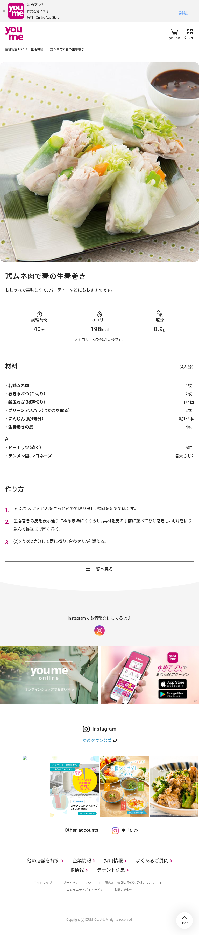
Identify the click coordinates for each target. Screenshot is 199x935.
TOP (184, 920)
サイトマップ (42, 883)
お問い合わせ (123, 890)
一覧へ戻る (102, 569)
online (174, 33)
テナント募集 (111, 870)
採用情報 (113, 860)
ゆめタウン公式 (97, 740)
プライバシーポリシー (78, 883)
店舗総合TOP (14, 49)
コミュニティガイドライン (84, 890)
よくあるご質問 (152, 860)
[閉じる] (3, 10)
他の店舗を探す (43, 860)
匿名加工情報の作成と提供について (130, 883)
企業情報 (82, 860)
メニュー (190, 33)
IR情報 (77, 870)
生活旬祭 (37, 49)
